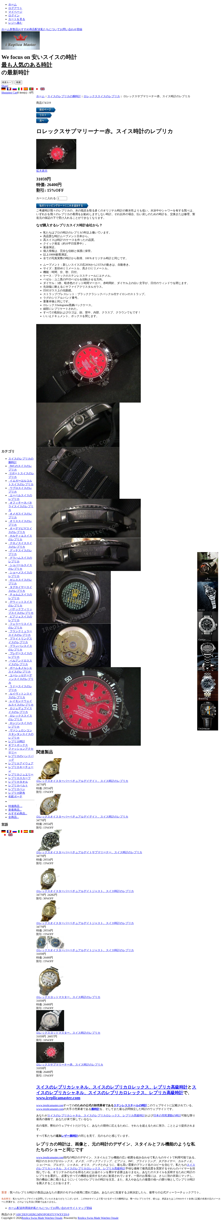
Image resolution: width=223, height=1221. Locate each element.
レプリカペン (16, 789)
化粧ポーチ (15, 796)
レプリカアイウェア (20, 763)
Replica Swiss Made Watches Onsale (42, 1217)
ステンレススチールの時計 (130, 1105)
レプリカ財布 (16, 792)
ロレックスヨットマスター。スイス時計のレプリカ (68, 997)
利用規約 (27, 1207)
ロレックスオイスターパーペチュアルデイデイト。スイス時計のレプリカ (82, 780)
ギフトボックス (18, 745)
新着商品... (15, 809)
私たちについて (50, 29)
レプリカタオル (18, 781)
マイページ (15, 11)
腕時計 (95, 1109)
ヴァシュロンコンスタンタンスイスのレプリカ (20, 734)
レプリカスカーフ (19, 778)
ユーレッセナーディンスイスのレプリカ (20, 679)
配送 (37, 29)
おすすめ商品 (26, 29)
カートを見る (16, 19)
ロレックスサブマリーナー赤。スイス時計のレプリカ (69, 1064)
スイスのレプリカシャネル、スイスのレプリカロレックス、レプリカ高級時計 (112, 1087)
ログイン (14, 15)
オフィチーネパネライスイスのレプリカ (20, 506)
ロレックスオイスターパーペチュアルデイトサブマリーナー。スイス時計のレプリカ (89, 852)
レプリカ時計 (16, 741)
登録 (79, 29)
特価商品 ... (15, 806)
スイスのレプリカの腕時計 (64, 96)
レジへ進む (15, 22)
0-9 (67, 1214)
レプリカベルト (18, 785)
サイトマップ (78, 1207)
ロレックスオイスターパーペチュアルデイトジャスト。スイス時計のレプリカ (85, 891)
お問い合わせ (68, 29)
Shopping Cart (9, 92)
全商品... (13, 817)
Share (4, 85)
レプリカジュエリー (20, 774)
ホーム (12, 4)
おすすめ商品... (17, 813)
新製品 (14, 29)
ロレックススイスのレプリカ (102, 96)
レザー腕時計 (69, 1135)
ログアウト (15, 8)
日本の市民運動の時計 (167, 1115)
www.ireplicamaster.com (58, 1097)
